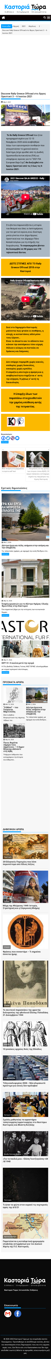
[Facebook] (3, 438)
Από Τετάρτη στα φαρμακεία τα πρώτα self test (13, 470)
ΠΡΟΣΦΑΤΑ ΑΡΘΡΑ (13, 682)
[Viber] (13, 438)
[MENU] (48, 17)
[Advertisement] (25, 61)
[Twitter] (8, 438)
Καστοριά (5, 442)
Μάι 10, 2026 (9, 704)
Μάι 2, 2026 (7, 542)
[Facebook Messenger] (17, 438)
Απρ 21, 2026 (8, 660)
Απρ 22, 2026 (8, 601)
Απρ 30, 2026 (9, 739)
